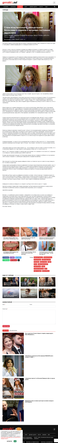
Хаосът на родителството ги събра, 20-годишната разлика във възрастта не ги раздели (47, 295)
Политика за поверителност (32, 442)
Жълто (41, 6)
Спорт (25, 6)
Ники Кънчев (37, 266)
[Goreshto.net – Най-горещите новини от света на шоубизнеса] (9, 2)
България (6, 6)
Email (31, 304)
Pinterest (14, 260)
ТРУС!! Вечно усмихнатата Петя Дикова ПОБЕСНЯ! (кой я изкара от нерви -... (39, 356)
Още (46, 6)
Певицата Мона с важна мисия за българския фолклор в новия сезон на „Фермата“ (28, 295)
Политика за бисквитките (47, 442)
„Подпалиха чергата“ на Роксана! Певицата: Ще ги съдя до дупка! (40, 379)
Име (3, 304)
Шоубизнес (13, 6)
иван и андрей (37, 271)
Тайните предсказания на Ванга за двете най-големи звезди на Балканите (47, 283)
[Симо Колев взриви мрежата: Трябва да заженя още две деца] (29, 282)
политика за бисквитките (7, 437)
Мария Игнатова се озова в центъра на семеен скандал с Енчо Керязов (11, 283)
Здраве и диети (33, 6)
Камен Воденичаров (42, 264)
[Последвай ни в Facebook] (54, 2)
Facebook (6, 257)
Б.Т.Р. (35, 264)
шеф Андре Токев (46, 259)
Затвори (9, 441)
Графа (49, 262)
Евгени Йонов (46, 271)
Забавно (44, 434)
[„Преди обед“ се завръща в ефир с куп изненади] (10, 293)
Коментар (5, 308)
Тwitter (19, 257)
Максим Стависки (38, 257)
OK (15, 441)
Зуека (43, 266)
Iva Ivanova (7, 39)
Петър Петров (37, 259)
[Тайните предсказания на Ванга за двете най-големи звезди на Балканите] (47, 282)
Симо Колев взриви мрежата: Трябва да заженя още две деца (29, 283)
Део (46, 268)
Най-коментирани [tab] (13, 330)
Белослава (36, 262)
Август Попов (43, 262)
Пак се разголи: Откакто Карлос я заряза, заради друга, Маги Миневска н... (39, 334)
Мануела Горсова (48, 257)
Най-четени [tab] (5, 330)
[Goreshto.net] (10, 429)
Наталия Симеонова (38, 268)
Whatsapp (6, 260)
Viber (13, 257)
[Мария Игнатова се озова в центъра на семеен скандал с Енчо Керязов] (10, 282)
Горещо (20, 6)
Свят (49, 434)
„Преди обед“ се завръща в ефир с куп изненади (10, 296)
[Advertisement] (15, 216)
